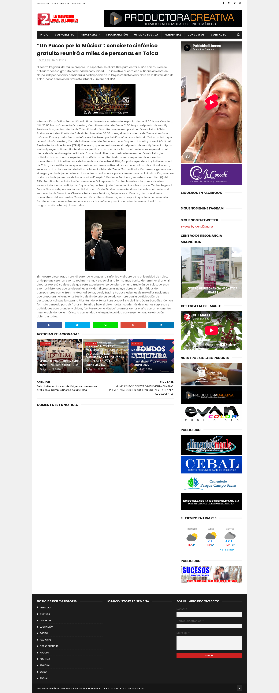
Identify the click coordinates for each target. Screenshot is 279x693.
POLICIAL (44, 652)
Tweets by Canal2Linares (197, 226)
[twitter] (234, 3)
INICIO (44, 34)
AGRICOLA (45, 607)
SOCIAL (44, 678)
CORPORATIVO (65, 34)
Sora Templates (134, 688)
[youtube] (240, 3)
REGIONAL (45, 665)
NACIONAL (45, 639)
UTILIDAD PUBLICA (146, 34)
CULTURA (61, 60)
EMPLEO (44, 633)
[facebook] (224, 3)
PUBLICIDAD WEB (60, 3)
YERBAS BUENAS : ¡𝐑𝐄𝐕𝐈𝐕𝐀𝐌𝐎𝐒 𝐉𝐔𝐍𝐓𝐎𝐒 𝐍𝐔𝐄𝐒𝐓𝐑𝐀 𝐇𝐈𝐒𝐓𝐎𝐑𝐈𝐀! (60, 363)
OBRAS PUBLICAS (49, 646)
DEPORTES (45, 620)
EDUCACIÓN (46, 626)
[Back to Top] (239, 688)
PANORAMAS (173, 34)
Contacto (219, 34)
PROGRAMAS (89, 34)
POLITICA (45, 658)
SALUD (43, 671)
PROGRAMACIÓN (117, 34)
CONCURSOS (196, 34)
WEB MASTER (78, 3)
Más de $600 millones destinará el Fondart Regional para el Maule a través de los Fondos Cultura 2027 (148, 357)
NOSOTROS (43, 3)
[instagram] (229, 3)
